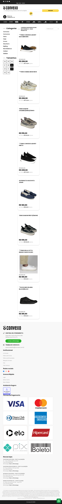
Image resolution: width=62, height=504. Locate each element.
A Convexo (5, 353)
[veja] (22, 22)
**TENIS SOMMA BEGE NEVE (28, 72)
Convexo (6, 32)
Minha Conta (6, 379)
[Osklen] (51, 22)
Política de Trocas (7, 355)
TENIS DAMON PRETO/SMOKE (28, 215)
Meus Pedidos (6, 382)
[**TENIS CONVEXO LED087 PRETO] (29, 158)
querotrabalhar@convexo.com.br (14, 347)
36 (12, 61)
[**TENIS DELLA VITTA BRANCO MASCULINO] (29, 264)
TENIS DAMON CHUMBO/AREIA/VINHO (26, 109)
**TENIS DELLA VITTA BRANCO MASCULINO (26, 251)
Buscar (50, 10)
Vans (5, 36)
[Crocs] (28, 22)
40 (5, 69)
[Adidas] (57, 22)
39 (12, 65)
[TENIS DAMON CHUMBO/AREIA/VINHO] (29, 123)
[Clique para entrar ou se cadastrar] (4, 16)
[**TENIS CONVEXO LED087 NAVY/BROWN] (29, 49)
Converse (6, 34)
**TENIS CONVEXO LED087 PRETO (27, 144)
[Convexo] (5, 22)
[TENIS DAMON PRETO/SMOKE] (29, 229)
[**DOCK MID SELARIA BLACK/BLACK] (29, 301)
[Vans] (17, 22)
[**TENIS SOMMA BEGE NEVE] (29, 86)
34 (5, 61)
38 (8, 65)
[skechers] (34, 22)
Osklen (5, 51)
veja (4, 39)
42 (12, 69)
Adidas (5, 53)
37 (4, 65)
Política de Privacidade (8, 358)
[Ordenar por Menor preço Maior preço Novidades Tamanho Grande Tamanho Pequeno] (52, 28)
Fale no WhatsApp (13, 463)
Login (4, 377)
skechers (6, 44)
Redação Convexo (7, 360)
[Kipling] (40, 22)
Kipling (5, 46)
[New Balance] (45, 22)
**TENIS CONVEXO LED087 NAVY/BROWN (27, 36)
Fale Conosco (6, 365)
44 (8, 73)
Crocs (5, 41)
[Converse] (11, 22)
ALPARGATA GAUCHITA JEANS (27, 181)
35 (8, 61)
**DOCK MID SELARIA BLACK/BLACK (26, 288)
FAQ (4, 363)
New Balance (7, 49)
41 (8, 69)
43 (5, 73)
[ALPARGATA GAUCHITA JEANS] (29, 195)
